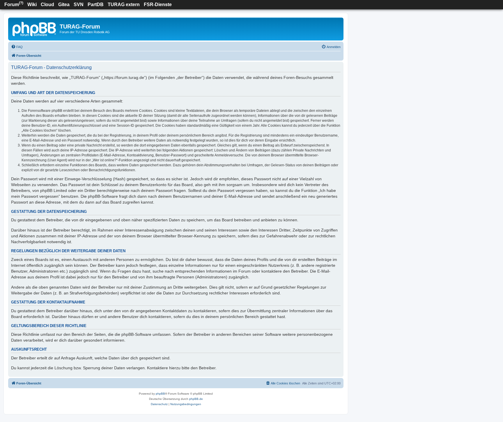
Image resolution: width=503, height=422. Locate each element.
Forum (13, 4)
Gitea (64, 4)
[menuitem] (17, 46)
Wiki (32, 4)
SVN (79, 4)
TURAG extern (124, 4)
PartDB (96, 4)
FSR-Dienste (158, 4)
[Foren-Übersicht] (35, 28)
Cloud (47, 4)
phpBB (160, 393)
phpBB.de (196, 398)
